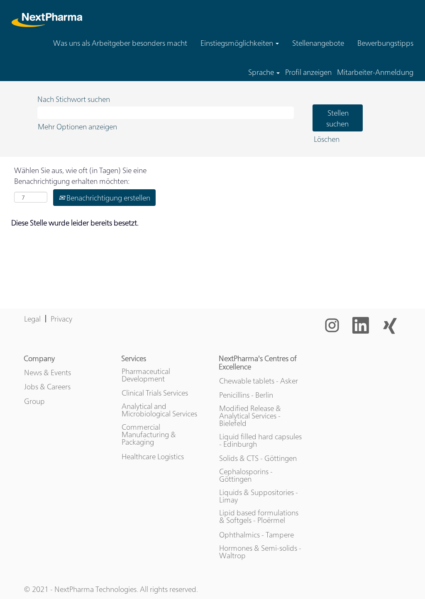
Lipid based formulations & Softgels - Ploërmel (258, 516)
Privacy (61, 318)
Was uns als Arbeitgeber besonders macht (120, 42)
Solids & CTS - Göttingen (258, 458)
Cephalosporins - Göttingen (246, 475)
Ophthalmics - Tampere (256, 534)
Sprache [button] (262, 72)
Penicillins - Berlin (246, 395)
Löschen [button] (327, 139)
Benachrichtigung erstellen (107, 197)
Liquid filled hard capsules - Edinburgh (260, 440)
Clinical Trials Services (155, 393)
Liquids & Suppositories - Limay (258, 496)
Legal (32, 318)
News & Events (47, 372)
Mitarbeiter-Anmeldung (375, 72)
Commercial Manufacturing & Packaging (149, 434)
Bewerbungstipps (385, 42)
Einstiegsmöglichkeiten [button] (237, 42)
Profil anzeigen (308, 72)
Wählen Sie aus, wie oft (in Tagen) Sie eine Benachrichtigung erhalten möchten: (80, 175)
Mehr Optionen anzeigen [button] (77, 126)
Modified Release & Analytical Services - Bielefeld (250, 415)
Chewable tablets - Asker (258, 380)
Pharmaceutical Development (146, 375)
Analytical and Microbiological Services (159, 410)
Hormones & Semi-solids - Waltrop (260, 551)
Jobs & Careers (47, 386)
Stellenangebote (318, 42)
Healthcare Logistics (153, 456)
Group (34, 401)
